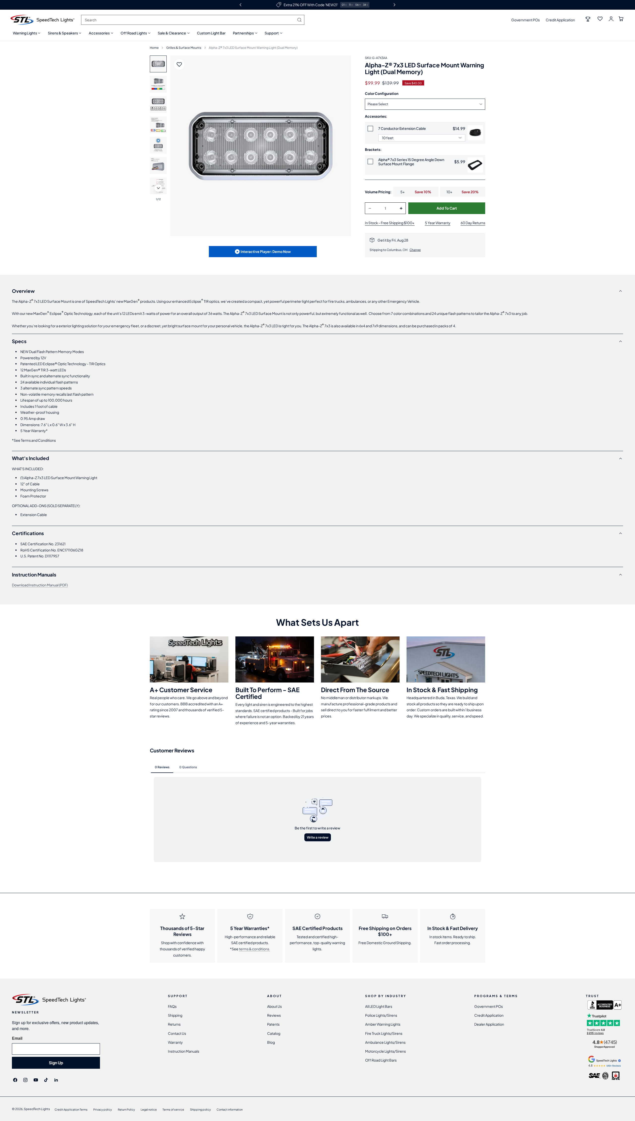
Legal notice (149, 1109)
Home (154, 48)
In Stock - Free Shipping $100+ (389, 222)
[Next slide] (158, 188)
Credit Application (560, 20)
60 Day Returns (473, 222)
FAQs (172, 1006)
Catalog (273, 1033)
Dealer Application (489, 1024)
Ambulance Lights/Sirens (385, 1042)
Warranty (175, 1042)
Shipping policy (200, 1109)
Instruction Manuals (183, 1051)
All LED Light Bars (378, 1006)
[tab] (158, 84)
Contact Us (177, 1033)
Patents (273, 1024)
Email (17, 1038)
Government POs (525, 20)
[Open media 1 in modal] (342, 64)
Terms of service (173, 1109)
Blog (271, 1042)
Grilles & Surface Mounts (183, 48)
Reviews (274, 1015)
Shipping (175, 1015)
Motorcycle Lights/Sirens (385, 1051)
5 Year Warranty (437, 222)
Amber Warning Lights (382, 1024)
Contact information (230, 1109)
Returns (174, 1024)
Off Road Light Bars (381, 1060)
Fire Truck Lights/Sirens (383, 1033)
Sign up (56, 1062)
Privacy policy (102, 1109)
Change (415, 250)
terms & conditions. (254, 949)
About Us (274, 1006)
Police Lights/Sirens (381, 1015)
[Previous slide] (158, 61)
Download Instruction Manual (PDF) (40, 585)
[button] (26, 33)
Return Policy (126, 1109)
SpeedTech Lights (37, 1109)
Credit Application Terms (71, 1109)
